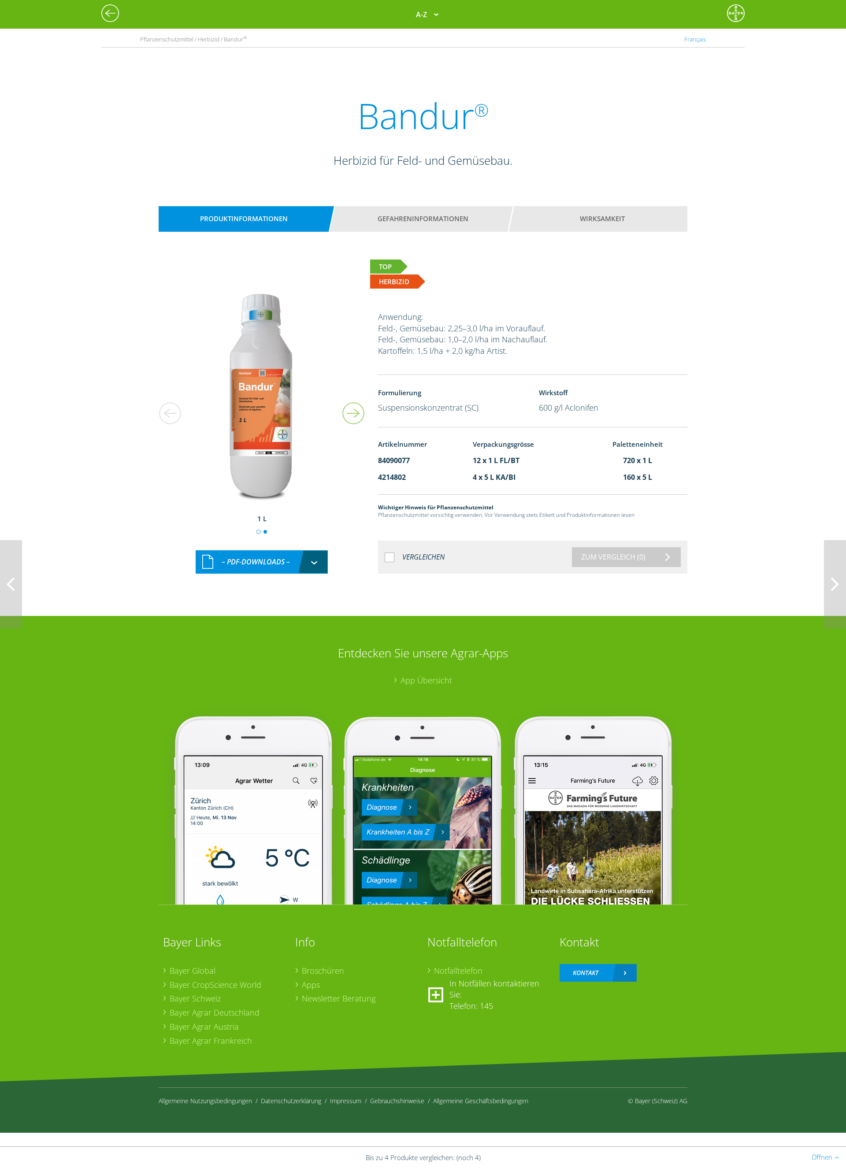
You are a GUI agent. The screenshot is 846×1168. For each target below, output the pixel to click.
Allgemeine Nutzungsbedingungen (205, 1101)
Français (695, 39)
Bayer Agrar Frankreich (211, 1040)
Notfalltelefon (458, 970)
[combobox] (262, 562)
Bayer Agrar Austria (204, 1026)
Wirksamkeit (602, 218)
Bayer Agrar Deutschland (215, 1012)
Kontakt (585, 972)
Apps (311, 984)
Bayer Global (192, 970)
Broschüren (323, 970)
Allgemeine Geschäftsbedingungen (480, 1101)
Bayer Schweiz (195, 998)
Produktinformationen (244, 218)
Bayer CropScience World (215, 984)
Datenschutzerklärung (291, 1101)
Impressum (345, 1101)
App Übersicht (426, 680)
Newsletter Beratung (338, 998)
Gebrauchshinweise (397, 1101)
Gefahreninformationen (423, 218)
